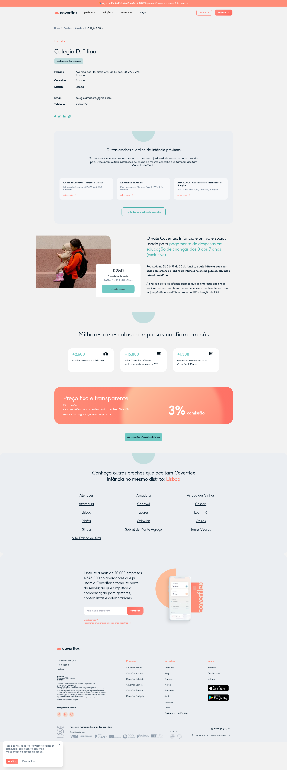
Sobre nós (169, 667)
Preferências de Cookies (176, 713)
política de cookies (33, 751)
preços (143, 12)
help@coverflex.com (66, 707)
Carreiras (168, 679)
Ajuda (167, 696)
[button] (90, 12)
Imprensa (169, 702)
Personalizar (29, 761)
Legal (167, 707)
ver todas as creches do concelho (143, 212)
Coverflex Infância (135, 673)
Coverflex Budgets (135, 696)
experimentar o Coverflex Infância (143, 437)
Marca (167, 685)
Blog (166, 673)
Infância (212, 679)
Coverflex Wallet (134, 667)
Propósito (169, 690)
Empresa (212, 667)
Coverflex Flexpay (134, 690)
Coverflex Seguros (134, 685)
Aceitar (12, 761)
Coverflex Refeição (135, 679)
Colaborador (214, 673)
